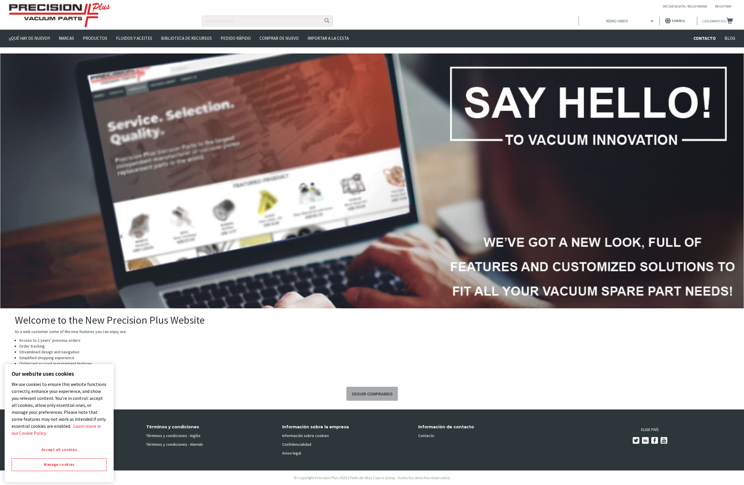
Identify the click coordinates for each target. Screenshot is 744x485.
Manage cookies (59, 464)
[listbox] (619, 21)
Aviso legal (291, 453)
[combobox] (261, 21)
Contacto (704, 38)
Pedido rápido (236, 38)
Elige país (650, 429)
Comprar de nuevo (279, 38)
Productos (95, 38)
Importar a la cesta (328, 38)
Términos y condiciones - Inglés (173, 435)
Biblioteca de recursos (186, 38)
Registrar (723, 6)
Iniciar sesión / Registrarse (685, 6)
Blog (730, 38)
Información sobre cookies (305, 435)
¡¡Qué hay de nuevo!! (29, 38)
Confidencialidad (296, 444)
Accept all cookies (59, 449)
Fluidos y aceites (134, 38)
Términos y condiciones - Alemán (174, 444)
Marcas (66, 38)
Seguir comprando (372, 394)
